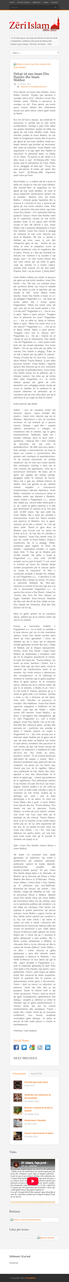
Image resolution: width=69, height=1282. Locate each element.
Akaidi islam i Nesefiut (35, 1120)
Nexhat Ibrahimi (23, 2)
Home (11, 2)
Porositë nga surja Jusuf (36, 1082)
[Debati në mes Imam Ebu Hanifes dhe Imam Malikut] (34, 66)
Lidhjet (45, 2)
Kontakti (54, 2)
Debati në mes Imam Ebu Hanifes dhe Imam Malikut (31, 77)
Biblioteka (36, 2)
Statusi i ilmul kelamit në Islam (38, 1133)
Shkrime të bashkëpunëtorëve (34, 87)
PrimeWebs (31, 1278)
